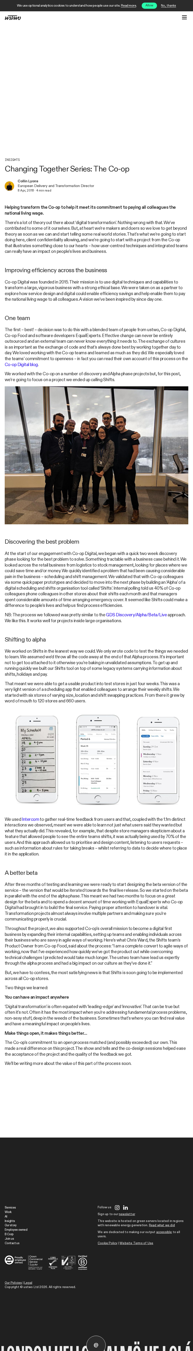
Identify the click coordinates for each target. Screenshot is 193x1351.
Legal (28, 1282)
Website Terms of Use (136, 1243)
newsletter (127, 1214)
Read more (128, 5)
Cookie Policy (107, 1243)
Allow (149, 5)
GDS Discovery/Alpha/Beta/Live (136, 615)
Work (8, 1212)
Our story (10, 1225)
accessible (164, 1232)
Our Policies (13, 1282)
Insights (12, 160)
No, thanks (168, 5)
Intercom (30, 819)
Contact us (12, 1243)
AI (6, 1216)
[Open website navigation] (184, 17)
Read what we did (162, 1225)
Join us (9, 1238)
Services (10, 1207)
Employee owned (16, 1229)
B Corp (9, 1234)
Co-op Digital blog (21, 365)
